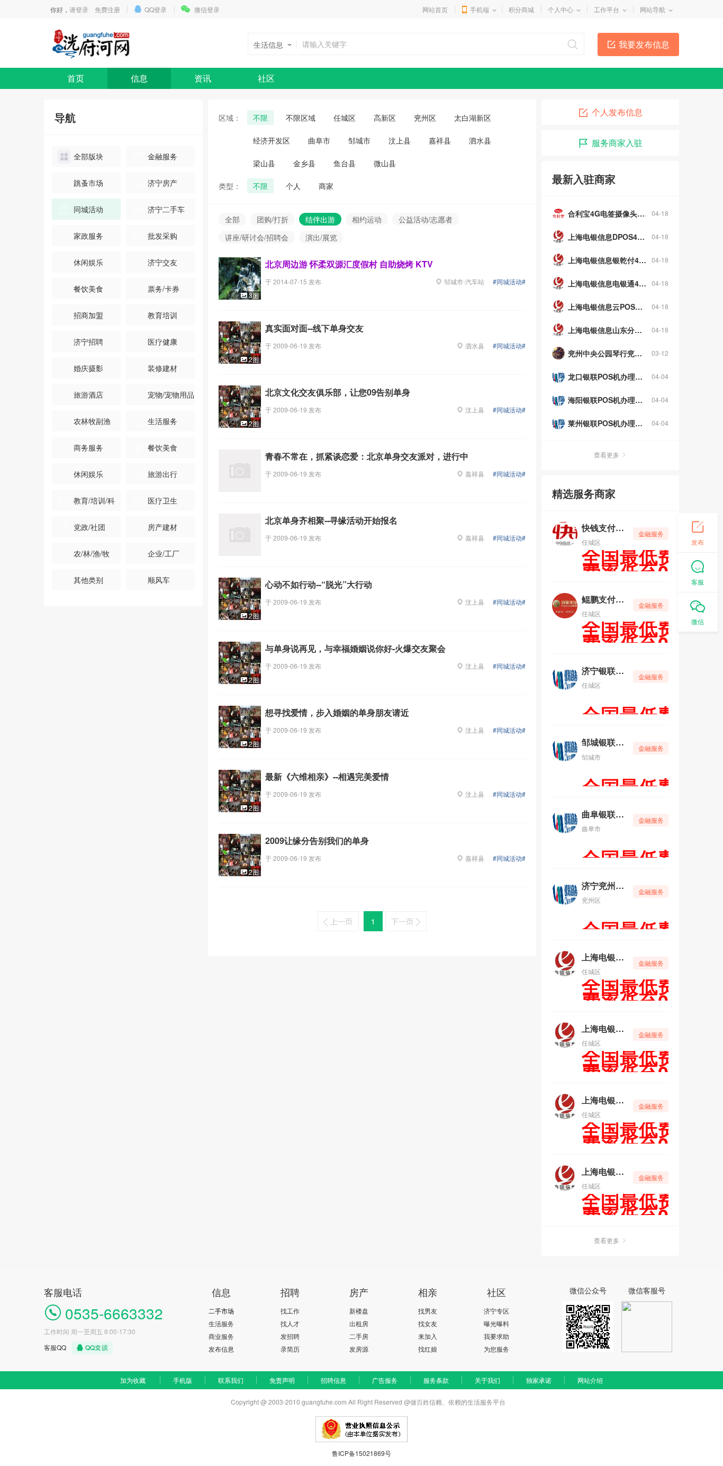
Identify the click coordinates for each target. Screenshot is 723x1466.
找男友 (427, 1310)
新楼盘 (358, 1310)
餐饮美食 (88, 288)
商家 (326, 186)
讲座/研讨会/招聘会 (256, 237)
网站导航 (652, 9)
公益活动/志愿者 (426, 219)
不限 (260, 117)
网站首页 (435, 9)
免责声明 (282, 1379)
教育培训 (162, 315)
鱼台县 (344, 163)
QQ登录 (155, 9)
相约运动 (367, 219)
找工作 (290, 1310)
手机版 (182, 1379)
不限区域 (300, 117)
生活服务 (162, 421)
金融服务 (162, 156)
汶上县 (399, 140)
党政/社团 (89, 526)
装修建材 (162, 368)
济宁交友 (162, 262)
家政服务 (88, 235)
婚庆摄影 (88, 368)
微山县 (385, 163)
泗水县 (480, 140)
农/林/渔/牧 (92, 553)
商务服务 (88, 447)
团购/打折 (272, 219)
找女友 (427, 1323)
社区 (266, 78)
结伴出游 (320, 219)
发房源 (358, 1348)
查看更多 (606, 454)
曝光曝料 (496, 1323)
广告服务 (384, 1379)
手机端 (479, 9)
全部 (232, 219)
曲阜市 (319, 140)
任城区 (344, 117)
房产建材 (162, 526)
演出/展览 (321, 237)
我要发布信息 (644, 44)
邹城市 (359, 140)
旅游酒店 (88, 394)
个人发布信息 (617, 112)
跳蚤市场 (88, 182)
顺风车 (159, 579)
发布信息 (221, 1348)
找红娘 (427, 1348)
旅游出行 (162, 474)
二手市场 (221, 1310)
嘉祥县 (440, 140)
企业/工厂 (163, 553)
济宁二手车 (166, 209)
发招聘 (290, 1336)
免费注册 (107, 9)
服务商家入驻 (617, 143)
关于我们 (487, 1379)
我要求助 (496, 1336)
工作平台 (606, 9)
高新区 (385, 117)
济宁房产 (162, 182)
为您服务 (496, 1348)
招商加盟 (88, 315)
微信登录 (207, 9)
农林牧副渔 (92, 421)
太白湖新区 (472, 117)
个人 (293, 186)
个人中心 (560, 9)
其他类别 (88, 579)
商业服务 (221, 1336)
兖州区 (425, 117)
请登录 (78, 9)
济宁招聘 (88, 341)
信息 (139, 78)
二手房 (358, 1336)
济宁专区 (496, 1310)
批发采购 (162, 235)
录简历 (290, 1348)
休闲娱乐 (88, 262)
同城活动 (88, 209)
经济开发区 (271, 140)
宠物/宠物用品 (171, 394)
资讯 (202, 78)
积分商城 (521, 9)
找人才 (290, 1323)
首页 (75, 78)
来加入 (427, 1336)
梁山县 (264, 163)
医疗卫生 (162, 500)
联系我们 (230, 1379)
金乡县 (304, 163)
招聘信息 (333, 1379)
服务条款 (436, 1379)
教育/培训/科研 (86, 503)
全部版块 (88, 156)
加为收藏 (133, 1379)
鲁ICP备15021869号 (361, 1453)
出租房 (358, 1323)
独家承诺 (539, 1379)
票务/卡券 (163, 288)
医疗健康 (162, 341)
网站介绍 (590, 1379)
